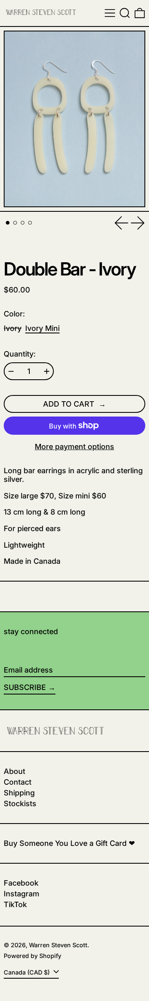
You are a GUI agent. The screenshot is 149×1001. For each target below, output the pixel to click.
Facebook (21, 883)
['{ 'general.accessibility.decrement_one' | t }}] (11, 371)
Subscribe (25, 687)
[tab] (8, 223)
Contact (17, 782)
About (14, 771)
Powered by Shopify (32, 955)
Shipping (19, 792)
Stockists (20, 803)
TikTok (15, 904)
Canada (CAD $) (27, 972)
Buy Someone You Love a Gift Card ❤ (69, 843)
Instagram (21, 893)
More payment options (74, 446)
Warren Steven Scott (58, 944)
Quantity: (20, 354)
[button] (124, 13)
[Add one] (47, 371)
